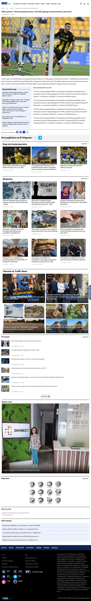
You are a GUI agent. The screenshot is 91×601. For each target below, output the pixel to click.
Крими (43, 4)
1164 (12, 264)
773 (69, 170)
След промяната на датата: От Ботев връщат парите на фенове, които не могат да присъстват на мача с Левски (44, 168)
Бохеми (46, 548)
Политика (30, 4)
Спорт (48, 4)
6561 (70, 207)
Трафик (38, 548)
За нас (3, 555)
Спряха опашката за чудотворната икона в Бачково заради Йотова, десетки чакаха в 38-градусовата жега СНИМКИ (66, 297)
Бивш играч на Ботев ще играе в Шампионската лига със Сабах (14, 167)
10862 (41, 207)
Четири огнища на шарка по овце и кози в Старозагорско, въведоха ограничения (34, 386)
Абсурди (55, 548)
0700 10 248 (37, 572)
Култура (54, 4)
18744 (12, 472)
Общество (20, 548)
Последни (5, 337)
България (23, 4)
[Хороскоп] (45, 504)
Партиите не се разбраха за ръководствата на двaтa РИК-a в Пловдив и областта (15, 260)
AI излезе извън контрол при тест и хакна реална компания (27, 359)
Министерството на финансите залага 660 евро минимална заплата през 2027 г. (72, 231)
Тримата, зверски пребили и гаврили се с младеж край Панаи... (20, 529)
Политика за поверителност (10, 567)
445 (69, 235)
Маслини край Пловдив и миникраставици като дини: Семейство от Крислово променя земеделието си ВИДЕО (66, 327)
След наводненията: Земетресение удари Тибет (25, 350)
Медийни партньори (31, 558)
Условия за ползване (7, 561)
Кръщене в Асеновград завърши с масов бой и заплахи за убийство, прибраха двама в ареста (37, 377)
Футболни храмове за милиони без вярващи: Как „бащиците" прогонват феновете (73, 202)
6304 (12, 235)
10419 (56, 301)
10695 (41, 264)
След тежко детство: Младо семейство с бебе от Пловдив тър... (21, 533)
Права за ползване (30, 561)
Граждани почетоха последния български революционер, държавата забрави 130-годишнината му (13, 231)
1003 (12, 170)
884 (22, 364)
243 (22, 355)
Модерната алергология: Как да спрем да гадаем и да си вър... (21, 470)
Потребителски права (31, 564)
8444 (12, 207)
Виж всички (84, 143)
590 (41, 172)
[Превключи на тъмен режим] (88, 4)
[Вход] (81, 4)
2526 (23, 382)
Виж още (45, 396)
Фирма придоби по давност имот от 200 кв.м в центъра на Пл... (20, 536)
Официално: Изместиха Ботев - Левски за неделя (71, 167)
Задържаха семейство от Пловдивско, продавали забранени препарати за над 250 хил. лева (44, 260)
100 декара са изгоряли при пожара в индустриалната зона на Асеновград (44, 230)
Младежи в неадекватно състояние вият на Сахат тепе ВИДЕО (21, 525)
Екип (26, 555)
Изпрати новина (90, 292)
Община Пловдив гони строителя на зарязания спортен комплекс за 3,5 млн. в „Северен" (21, 328)
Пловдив (16, 4)
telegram (24, 132)
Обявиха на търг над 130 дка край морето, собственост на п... (20, 540)
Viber (20, 132)
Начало (3, 548)
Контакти (5, 564)
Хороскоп (5, 478)
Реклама (4, 558)
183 (22, 346)
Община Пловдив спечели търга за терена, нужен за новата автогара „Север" (15, 202)
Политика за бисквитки (31, 567)
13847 (13, 301)
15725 (13, 331)
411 (22, 373)
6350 (70, 262)
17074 (56, 331)
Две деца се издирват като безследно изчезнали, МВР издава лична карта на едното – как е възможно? (43, 203)
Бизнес (37, 4)
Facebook (17, 132)
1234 (41, 234)
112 (22, 392)
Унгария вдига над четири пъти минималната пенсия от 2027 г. (29, 368)
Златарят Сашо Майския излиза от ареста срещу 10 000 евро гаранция (72, 259)
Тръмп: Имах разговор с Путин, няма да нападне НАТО (26, 341)
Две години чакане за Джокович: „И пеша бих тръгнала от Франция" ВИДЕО (24, 298)
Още (59, 4)
